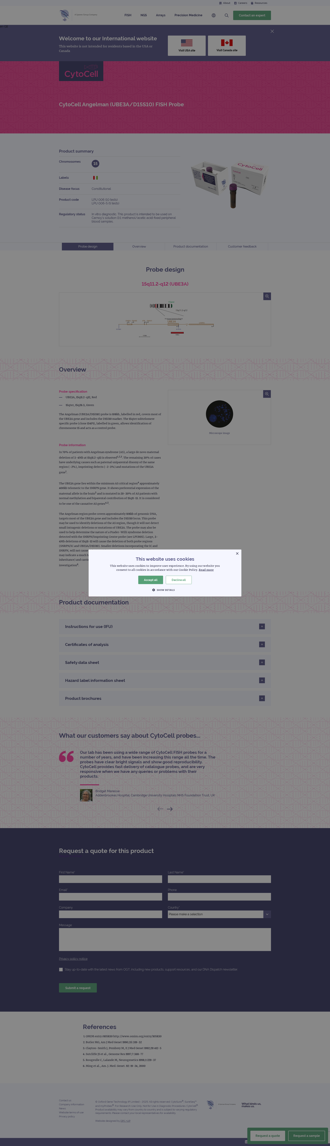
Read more (206, 569)
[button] (165, 590)
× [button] (237, 553)
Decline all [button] (179, 579)
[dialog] (165, 573)
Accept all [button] (150, 579)
